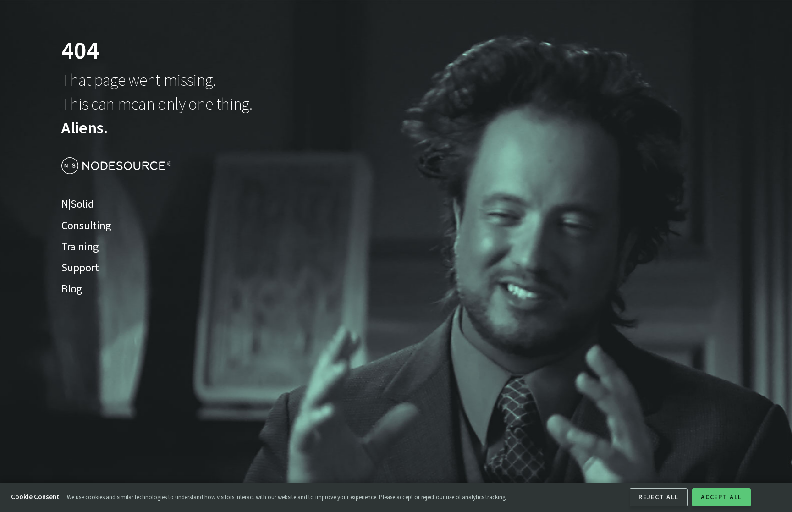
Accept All (721, 497)
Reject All (658, 497)
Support (80, 268)
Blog (71, 289)
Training (80, 247)
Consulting (86, 226)
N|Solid (77, 204)
